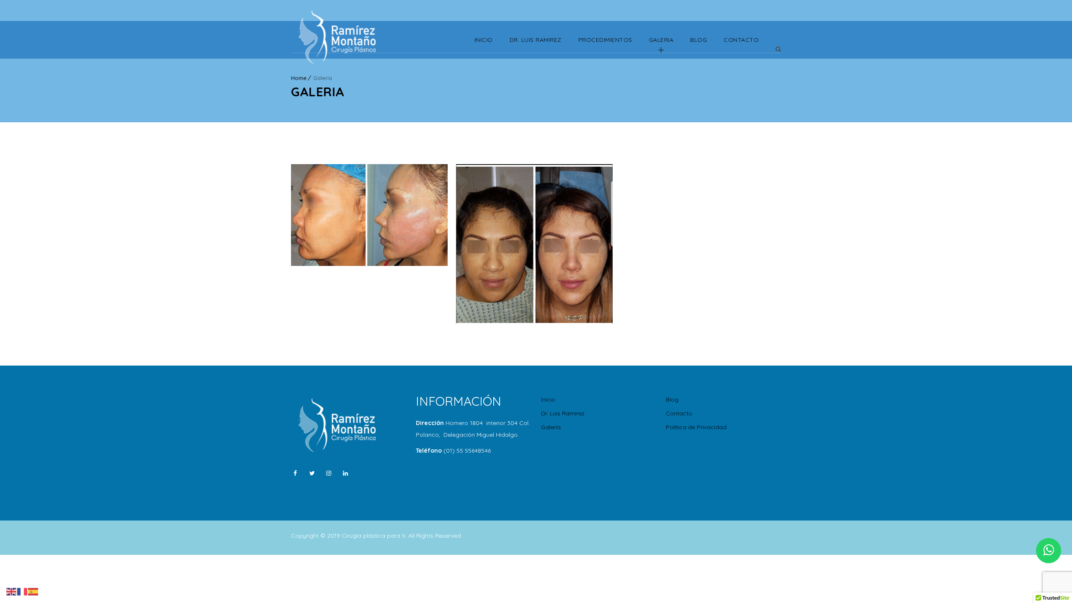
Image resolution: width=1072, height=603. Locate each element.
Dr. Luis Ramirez (536, 40)
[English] (11, 591)
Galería (551, 427)
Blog (698, 40)
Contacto (741, 40)
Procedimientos (605, 40)
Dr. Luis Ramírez (563, 413)
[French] (22, 591)
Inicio (483, 40)
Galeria (661, 40)
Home (299, 78)
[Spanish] (33, 591)
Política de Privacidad (696, 427)
